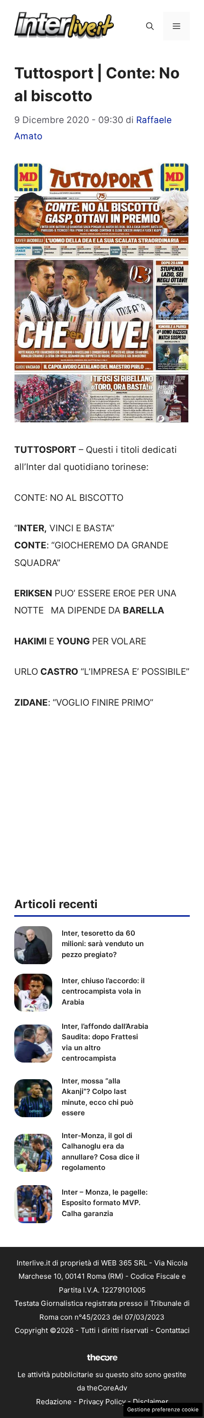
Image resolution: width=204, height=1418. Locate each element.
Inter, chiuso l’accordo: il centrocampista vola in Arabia (103, 991)
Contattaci (173, 1330)
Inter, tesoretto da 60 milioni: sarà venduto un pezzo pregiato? (103, 944)
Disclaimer (150, 1401)
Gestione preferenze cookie (163, 1409)
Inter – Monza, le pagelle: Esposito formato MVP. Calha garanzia (105, 1203)
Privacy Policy (102, 1401)
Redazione (54, 1401)
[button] (150, 26)
